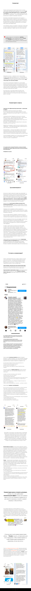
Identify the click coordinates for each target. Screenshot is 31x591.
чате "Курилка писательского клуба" (12, 548)
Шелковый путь (14, 550)
